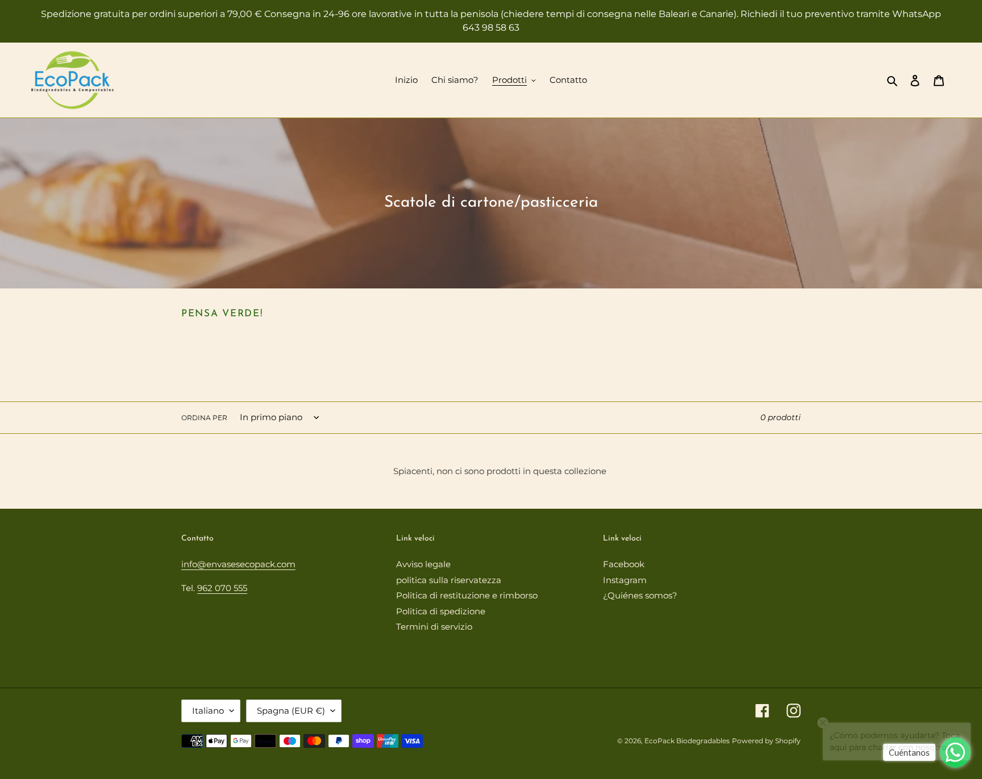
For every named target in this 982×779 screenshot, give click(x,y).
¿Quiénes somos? (640, 595)
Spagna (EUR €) (291, 710)
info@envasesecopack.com (238, 564)
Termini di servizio (434, 626)
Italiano (208, 710)
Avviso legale (423, 564)
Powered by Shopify (766, 740)
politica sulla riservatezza (448, 580)
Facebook (623, 564)
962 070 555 (222, 588)
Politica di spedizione (440, 611)
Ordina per (204, 417)
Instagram (625, 580)
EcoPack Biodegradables (687, 740)
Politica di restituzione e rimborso (467, 595)
